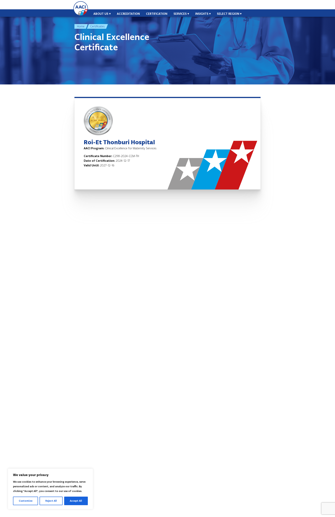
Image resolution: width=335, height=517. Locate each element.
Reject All (51, 500)
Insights (201, 14)
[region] (50, 488)
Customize (25, 500)
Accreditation (128, 14)
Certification (156, 14)
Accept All (76, 500)
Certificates (97, 26)
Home (81, 26)
